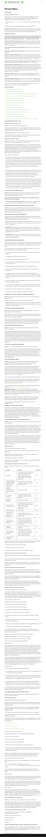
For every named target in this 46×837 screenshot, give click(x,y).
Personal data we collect (10, 723)
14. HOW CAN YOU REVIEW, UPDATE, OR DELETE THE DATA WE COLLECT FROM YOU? (21, 118)
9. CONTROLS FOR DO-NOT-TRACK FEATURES (13, 107)
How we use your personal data (11, 725)
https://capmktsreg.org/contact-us (27, 79)
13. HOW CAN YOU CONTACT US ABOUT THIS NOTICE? (15, 116)
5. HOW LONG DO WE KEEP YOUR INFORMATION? (14, 98)
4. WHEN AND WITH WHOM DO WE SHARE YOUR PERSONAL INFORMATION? (19, 96)
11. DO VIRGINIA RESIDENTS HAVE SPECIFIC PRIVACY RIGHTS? (17, 112)
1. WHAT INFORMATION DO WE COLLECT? (13, 89)
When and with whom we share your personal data (15, 728)
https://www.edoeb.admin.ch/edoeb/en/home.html (20, 386)
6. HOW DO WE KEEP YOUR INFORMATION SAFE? (14, 100)
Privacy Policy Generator (26, 833)
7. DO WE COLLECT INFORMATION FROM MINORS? (14, 103)
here (9, 45)
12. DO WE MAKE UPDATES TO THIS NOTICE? (13, 114)
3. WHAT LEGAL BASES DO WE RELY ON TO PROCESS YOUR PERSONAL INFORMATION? (21, 93)
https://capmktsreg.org (17, 21)
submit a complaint (36, 795)
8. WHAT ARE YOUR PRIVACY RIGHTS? (12, 105)
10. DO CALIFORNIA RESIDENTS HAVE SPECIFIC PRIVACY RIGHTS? (17, 109)
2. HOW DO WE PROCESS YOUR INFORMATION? (14, 91)
